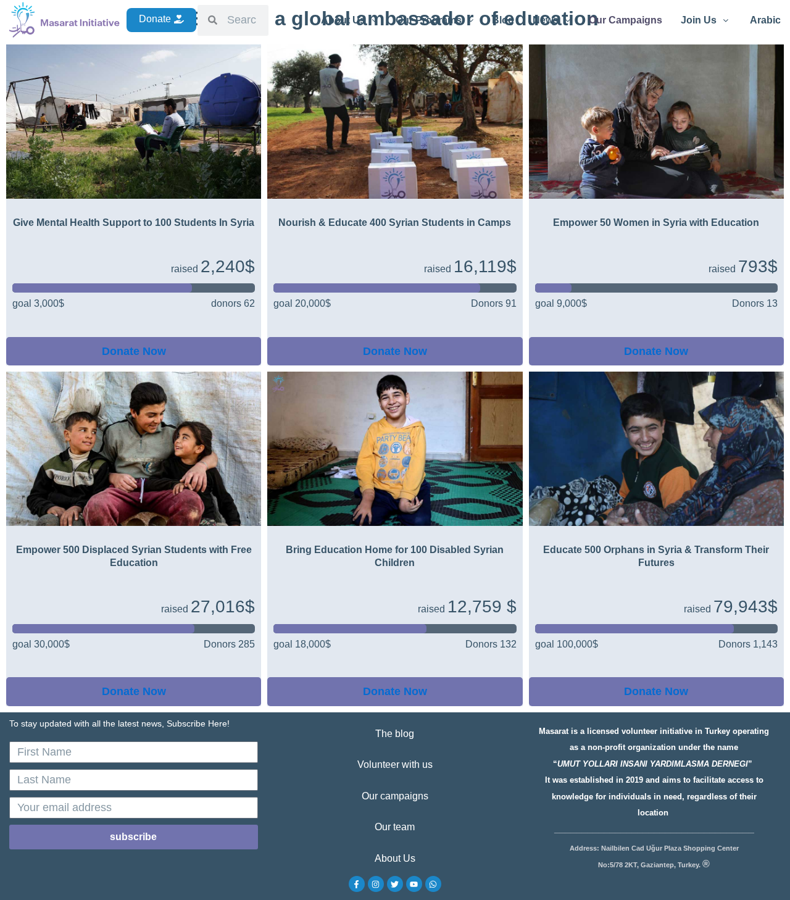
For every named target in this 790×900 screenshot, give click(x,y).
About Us (343, 20)
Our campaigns (395, 796)
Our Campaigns (625, 20)
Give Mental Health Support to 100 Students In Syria (133, 222)
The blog (394, 733)
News (546, 20)
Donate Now (134, 351)
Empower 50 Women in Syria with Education (656, 222)
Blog (503, 20)
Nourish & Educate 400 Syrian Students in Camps (394, 222)
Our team (395, 827)
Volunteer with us (395, 764)
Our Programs (429, 20)
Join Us (699, 20)
